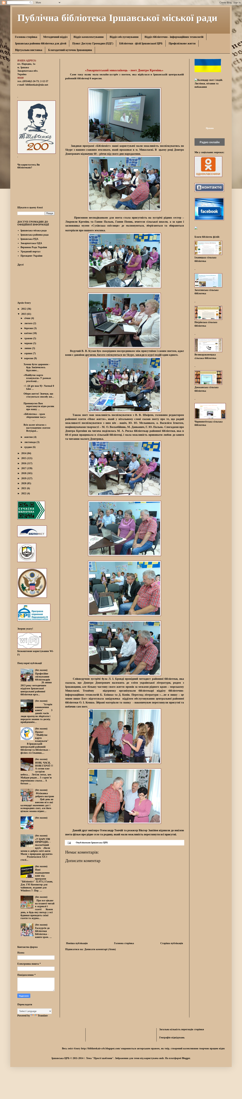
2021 (24, 488)
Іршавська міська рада (34, 230)
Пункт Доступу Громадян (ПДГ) (92, 43)
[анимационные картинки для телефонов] (208, 71)
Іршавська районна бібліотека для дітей (40, 43)
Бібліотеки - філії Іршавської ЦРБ (141, 43)
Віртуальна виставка (28, 49)
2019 (24, 478)
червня (28, 343)
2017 (24, 468)
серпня (28, 353)
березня (29, 328)
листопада (30, 442)
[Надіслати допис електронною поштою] (69, 842)
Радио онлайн (210, 142)
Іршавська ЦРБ (99, 842)
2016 (24, 463)
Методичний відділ (55, 36)
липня (28, 348)
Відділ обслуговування (124, 36)
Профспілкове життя (182, 43)
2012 (24, 309)
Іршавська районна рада (35, 234)
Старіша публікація (171, 943)
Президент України (31, 255)
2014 (24, 453)
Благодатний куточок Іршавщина (70, 49)
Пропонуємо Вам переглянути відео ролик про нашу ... (39, 406)
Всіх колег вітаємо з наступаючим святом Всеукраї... (37, 428)
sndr (161, 1058)
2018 (24, 473)
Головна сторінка (26, 36)
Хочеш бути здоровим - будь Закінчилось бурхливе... (37, 367)
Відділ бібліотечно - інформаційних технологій (174, 36)
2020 (24, 483)
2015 (24, 458)
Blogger (186, 1058)
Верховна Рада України (34, 247)
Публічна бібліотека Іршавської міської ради (117, 17)
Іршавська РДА (29, 239)
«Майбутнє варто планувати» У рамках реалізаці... (37, 378)
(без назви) (41, 670)
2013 (24, 314)
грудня (28, 447)
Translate (43, 1015)
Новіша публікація (77, 943)
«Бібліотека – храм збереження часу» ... (35, 417)
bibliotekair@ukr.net (37, 84)
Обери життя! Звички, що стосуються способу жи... (39, 395)
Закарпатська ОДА (31, 243)
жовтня (28, 437)
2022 (24, 493)
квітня (28, 333)
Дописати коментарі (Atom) (100, 949)
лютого (28, 323)
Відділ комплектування (89, 36)
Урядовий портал (30, 251)
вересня (29, 358)
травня (28, 338)
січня (27, 318)
